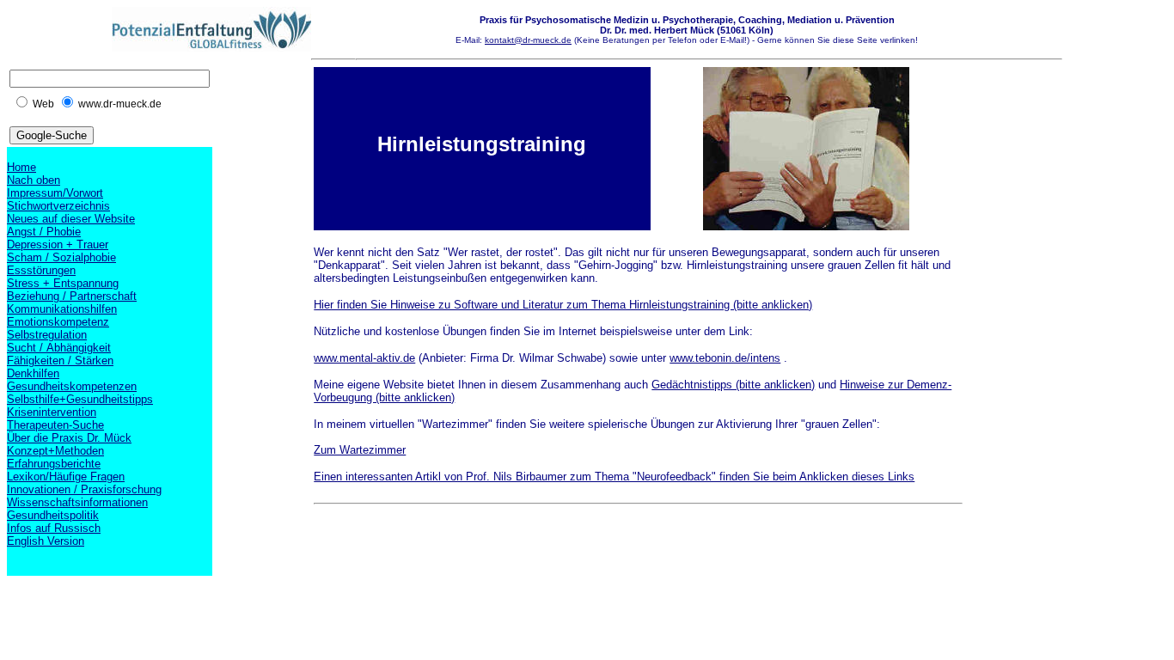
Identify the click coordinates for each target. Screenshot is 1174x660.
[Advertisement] (626, 557)
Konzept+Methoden (55, 450)
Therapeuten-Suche (55, 425)
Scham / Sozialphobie (61, 257)
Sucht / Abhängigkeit (59, 347)
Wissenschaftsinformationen (77, 502)
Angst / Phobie (44, 231)
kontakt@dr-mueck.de (528, 40)
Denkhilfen (33, 373)
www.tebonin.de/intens (725, 357)
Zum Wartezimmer (360, 449)
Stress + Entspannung (63, 283)
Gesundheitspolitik (53, 515)
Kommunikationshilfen (62, 308)
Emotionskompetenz (58, 321)
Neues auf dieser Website (71, 218)
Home (21, 167)
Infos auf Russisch (54, 528)
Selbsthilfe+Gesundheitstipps (80, 399)
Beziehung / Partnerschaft (72, 296)
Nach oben (33, 180)
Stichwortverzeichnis (58, 205)
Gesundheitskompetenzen (72, 386)
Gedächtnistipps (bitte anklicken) (733, 384)
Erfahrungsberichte (54, 463)
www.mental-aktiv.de (364, 357)
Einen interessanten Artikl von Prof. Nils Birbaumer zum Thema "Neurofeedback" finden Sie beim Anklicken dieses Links (614, 476)
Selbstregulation (47, 334)
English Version (45, 541)
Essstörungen (41, 270)
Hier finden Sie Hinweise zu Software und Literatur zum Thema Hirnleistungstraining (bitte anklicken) (563, 304)
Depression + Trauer (57, 244)
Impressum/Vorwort (55, 192)
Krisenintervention (51, 412)
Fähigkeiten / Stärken (60, 360)
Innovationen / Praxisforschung (84, 489)
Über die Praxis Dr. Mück (69, 437)
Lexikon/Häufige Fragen (66, 476)
